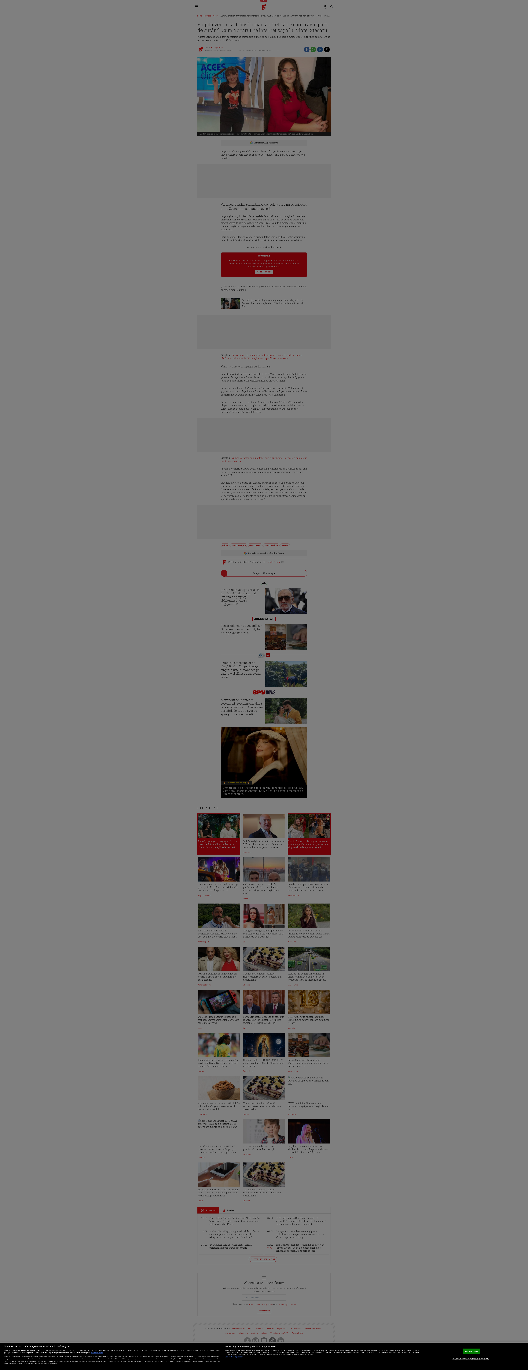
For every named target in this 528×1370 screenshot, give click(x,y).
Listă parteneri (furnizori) (234, 1357)
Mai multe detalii (97, 1353)
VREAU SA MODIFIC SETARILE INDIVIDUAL (471, 1359)
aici (209, 1359)
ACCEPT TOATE (471, 1351)
